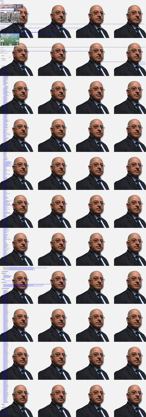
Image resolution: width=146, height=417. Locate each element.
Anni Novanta (5, 75)
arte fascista (4, 100)
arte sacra (4, 123)
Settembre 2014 (5, 387)
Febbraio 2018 (5, 359)
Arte (3, 85)
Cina (3, 142)
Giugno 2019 (5, 348)
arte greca (4, 106)
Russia (4, 241)
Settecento (4, 247)
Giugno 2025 (5, 299)
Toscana (4, 257)
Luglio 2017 (4, 364)
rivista (4, 240)
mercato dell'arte (5, 200)
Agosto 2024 (4, 306)
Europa (4, 154)
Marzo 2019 (4, 350)
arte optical (4, 116)
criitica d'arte (4, 148)
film (3, 160)
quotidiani (4, 236)
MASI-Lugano (5, 198)
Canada (4, 136)
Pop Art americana (5, 231)
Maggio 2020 (5, 341)
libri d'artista (4, 187)
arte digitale (4, 94)
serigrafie (4, 246)
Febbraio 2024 (5, 310)
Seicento (4, 244)
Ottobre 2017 (5, 362)
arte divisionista (5, 95)
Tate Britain (4, 255)
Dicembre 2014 (5, 385)
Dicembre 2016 (5, 369)
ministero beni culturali (6, 204)
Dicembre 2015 (5, 377)
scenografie (4, 242)
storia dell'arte (5, 254)
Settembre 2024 (5, 305)
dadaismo (4, 149)
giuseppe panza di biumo (6, 174)
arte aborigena (5, 87)
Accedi (4, 409)
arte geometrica (5, 105)
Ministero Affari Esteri (6, 203)
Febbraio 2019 (5, 351)
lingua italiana (5, 189)
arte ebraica (4, 96)
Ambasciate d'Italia (5, 69)
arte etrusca (4, 99)
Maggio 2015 (5, 382)
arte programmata (5, 119)
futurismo (4, 169)
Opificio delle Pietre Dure (6, 220)
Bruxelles (4, 135)
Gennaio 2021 (5, 335)
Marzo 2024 (4, 309)
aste (3, 128)
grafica (4, 175)
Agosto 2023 (4, 314)
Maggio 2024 (5, 308)
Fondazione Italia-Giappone (6, 163)
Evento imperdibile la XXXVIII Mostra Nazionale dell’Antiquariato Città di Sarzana (13, 286)
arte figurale (4, 103)
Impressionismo (5, 178)
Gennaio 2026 (5, 294)
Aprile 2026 (4, 292)
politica (4, 229)
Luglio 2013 (4, 397)
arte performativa (5, 117)
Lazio (4, 184)
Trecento (4, 258)
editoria (4, 153)
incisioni (6, 157)
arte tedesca (4, 125)
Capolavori (4, 137)
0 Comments (1, 28)
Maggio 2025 (5, 300)
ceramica (4, 141)
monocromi (4, 208)
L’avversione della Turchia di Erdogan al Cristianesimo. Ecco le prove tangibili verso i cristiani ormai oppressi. (21, 268)
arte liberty (4, 109)
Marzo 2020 (4, 342)
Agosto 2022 (4, 322)
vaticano (4, 261)
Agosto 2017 (4, 363)
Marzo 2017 (4, 367)
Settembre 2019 (5, 346)
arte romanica (5, 122)
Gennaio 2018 (5, 360)
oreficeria (4, 221)
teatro (4, 256)
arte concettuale (5, 91)
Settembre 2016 (5, 371)
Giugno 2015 (5, 381)
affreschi (4, 68)
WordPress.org (5, 411)
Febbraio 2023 (5, 318)
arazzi (4, 81)
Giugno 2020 (5, 340)
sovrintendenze (5, 250)
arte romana (4, 121)
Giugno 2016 (5, 373)
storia (4, 253)
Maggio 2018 (5, 357)
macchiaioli (4, 192)
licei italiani (4, 188)
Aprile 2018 (4, 358)
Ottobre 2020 (5, 337)
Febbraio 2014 (5, 392)
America (4, 70)
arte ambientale (5, 88)
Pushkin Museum (5, 234)
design (4, 150)
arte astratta (4, 89)
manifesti (4, 196)
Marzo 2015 (4, 383)
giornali (4, 173)
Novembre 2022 (5, 320)
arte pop (4, 118)
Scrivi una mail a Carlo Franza (141, 64)
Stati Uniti (4, 251)
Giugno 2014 (5, 389)
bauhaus (4, 130)
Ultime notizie (5, 271)
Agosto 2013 (4, 396)
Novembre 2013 (5, 394)
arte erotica (4, 98)
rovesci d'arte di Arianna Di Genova (7, 280)
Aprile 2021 (4, 333)
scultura (4, 243)
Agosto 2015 (4, 380)
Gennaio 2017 (5, 368)
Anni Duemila (5, 74)
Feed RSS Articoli (2, 415)
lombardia (4, 190)
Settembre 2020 (5, 338)
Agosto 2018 (4, 355)
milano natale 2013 (5, 201)
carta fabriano (5, 138)
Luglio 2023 (4, 315)
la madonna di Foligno (6, 183)
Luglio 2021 (4, 331)
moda (4, 205)
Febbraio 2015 (5, 384)
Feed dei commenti (5, 410)
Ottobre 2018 (5, 354)
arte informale (5, 107)
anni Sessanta (5, 77)
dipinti (4, 151)
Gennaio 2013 (5, 401)
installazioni (4, 179)
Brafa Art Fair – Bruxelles (6, 134)
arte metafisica (5, 111)
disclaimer (1, 413)
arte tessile (4, 126)
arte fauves (4, 101)
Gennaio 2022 (5, 327)
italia (3, 182)
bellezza (4, 131)
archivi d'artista (5, 83)
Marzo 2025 (4, 301)
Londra (4, 191)
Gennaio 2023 (5, 319)
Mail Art (4, 195)
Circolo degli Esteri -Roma (6, 144)
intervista (4, 180)
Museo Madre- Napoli (6, 212)
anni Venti (4, 79)
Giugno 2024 (5, 307)
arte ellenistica (5, 97)
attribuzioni (4, 129)
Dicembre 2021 (5, 328)
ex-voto (4, 155)
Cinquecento (4, 143)
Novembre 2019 (5, 345)
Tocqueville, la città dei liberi (6, 277)
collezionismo (5, 145)
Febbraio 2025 (5, 302)
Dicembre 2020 (5, 336)
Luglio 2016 (4, 372)
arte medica (4, 110)
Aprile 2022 (4, 325)
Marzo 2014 (4, 391)
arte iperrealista (5, 108)
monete (4, 207)
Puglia (4, 233)
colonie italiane (5, 146)
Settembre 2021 (5, 330)
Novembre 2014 (5, 386)
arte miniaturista (5, 112)
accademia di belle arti (6, 67)
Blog (2, 2)
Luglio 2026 (4, 290)
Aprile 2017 (4, 366)
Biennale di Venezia (5, 133)
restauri (4, 238)
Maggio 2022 (5, 324)
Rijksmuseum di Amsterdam (6, 239)
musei (4, 211)
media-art (4, 199)
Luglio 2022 (4, 323)
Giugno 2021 (5, 332)
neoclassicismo (5, 216)
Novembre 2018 (5, 353)
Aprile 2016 (4, 374)
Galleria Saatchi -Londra (6, 170)
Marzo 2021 (4, 334)
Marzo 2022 (4, 326)
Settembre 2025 (5, 297)
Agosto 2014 (4, 388)
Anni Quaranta (5, 76)
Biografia (3, 3)
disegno (4, 152)
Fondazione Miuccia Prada (6, 165)
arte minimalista (5, 113)
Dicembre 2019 (5, 344)
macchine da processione (6, 193)
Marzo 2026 (4, 293)
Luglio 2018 (4, 356)
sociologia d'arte (5, 249)
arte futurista (4, 104)
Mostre (4, 210)
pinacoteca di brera (5, 226)
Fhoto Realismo (5, 159)
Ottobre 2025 (5, 296)
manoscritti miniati (5, 197)
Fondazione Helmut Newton (6, 162)
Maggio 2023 (5, 316)
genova (4, 171)
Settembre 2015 (5, 379)
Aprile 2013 (4, 399)
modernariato (5, 206)
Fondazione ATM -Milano (6, 161)
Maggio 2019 (5, 349)
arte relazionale (5, 120)
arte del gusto (5, 93)
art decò (4, 84)
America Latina (5, 71)
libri (3, 186)
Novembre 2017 (5, 361)
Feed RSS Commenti (7, 415)
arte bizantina (5, 90)
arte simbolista (5, 124)
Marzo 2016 (4, 375)
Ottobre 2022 (5, 321)
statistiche (4, 252)
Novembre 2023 (5, 312)
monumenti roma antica (6, 209)
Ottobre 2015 (5, 378)
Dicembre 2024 (5, 303)
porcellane (4, 232)
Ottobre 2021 (5, 329)
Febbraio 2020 (5, 343)
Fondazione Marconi (5, 164)
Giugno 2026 (5, 291)
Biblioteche (4, 132)
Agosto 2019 (4, 347)
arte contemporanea (5, 92)
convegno (4, 147)
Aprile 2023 (4, 317)
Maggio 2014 (5, 390)
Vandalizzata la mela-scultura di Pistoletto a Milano (10, 10)
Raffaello (4, 237)
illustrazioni (4, 177)
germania (4, 172)
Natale (4, 215)
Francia (4, 167)
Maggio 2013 (5, 398)
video (4, 263)
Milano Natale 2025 (5, 202)
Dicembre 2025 (5, 295)
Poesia (4, 227)
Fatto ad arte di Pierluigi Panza (7, 275)
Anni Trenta (4, 78)
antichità (4, 80)
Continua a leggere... (2, 26)
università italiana (5, 260)
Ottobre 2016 (5, 370)
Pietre (4, 225)
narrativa (4, 214)
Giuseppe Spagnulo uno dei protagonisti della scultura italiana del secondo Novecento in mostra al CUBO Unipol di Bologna (18, 285)
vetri (3, 262)
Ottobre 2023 (5, 313)
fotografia (4, 166)
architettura (4, 82)
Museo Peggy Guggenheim (6, 213)
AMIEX (4, 72)
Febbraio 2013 (5, 400)
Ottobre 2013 (5, 395)
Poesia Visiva (5, 228)
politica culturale (5, 230)
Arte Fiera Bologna (5, 102)
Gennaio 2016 (5, 376)
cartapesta (4, 139)
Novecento (4, 219)
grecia (4, 176)
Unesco (4, 259)
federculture (4, 158)
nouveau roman (5, 218)
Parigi (4, 223)
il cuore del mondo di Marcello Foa (7, 276)
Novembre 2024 (5, 304)
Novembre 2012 (5, 402)
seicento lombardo (5, 245)
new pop (4, 217)
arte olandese (4, 115)
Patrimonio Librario (5, 224)
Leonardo (4, 185)
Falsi (3, 156)
